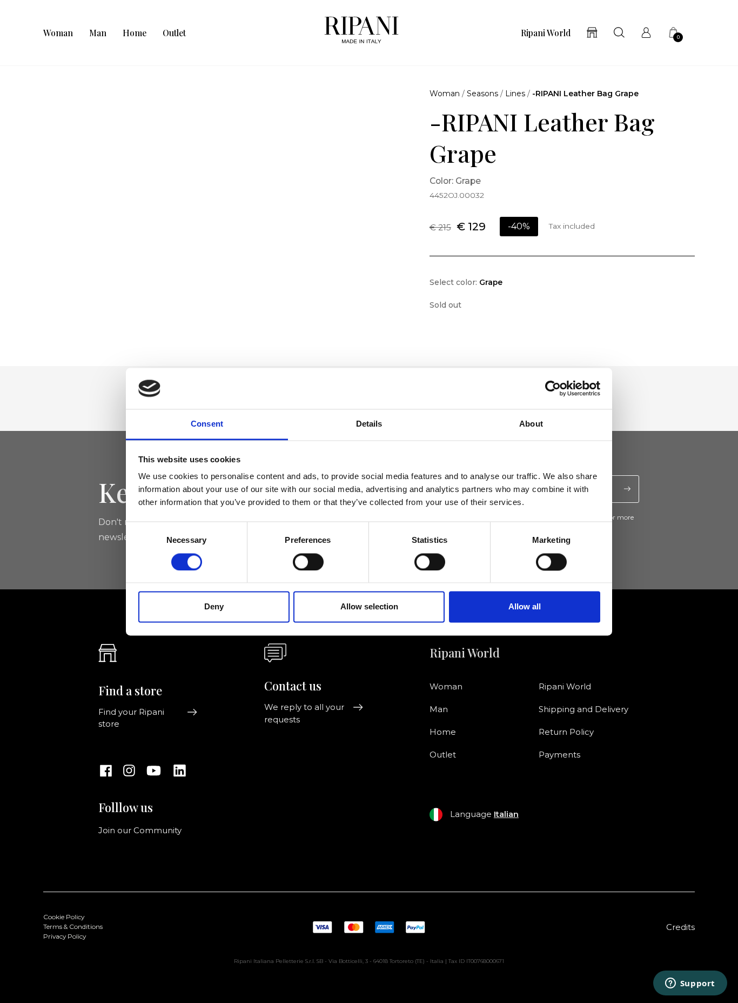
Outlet (174, 33)
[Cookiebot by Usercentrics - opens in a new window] (553, 388)
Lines (515, 93)
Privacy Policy (64, 936)
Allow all (524, 607)
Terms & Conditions (73, 927)
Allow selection (369, 607)
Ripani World (546, 33)
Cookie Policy (63, 917)
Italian (506, 814)
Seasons (482, 93)
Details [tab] (369, 424)
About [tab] (531, 424)
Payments (559, 755)
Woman (58, 33)
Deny (214, 607)
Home (134, 33)
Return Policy (566, 732)
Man (97, 33)
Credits (680, 927)
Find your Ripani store (131, 718)
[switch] (308, 561)
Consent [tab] (207, 424)
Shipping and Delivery (583, 709)
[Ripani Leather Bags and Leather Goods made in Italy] (361, 32)
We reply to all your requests (304, 713)
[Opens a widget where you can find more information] (690, 984)
